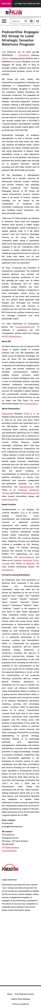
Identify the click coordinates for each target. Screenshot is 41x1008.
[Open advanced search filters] (31, 21)
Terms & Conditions (20, 1004)
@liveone (30, 563)
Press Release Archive (24, 994)
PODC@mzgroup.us (12, 336)
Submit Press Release (20, 999)
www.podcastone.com (25, 327)
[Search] (26, 21)
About (9, 994)
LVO (32, 61)
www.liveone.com (26, 557)
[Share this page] (37, 21)
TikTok (36, 560)
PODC (4, 58)
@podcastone (29, 493)
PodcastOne (23, 55)
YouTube (6, 493)
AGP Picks (6, 4)
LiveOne (17, 61)
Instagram (34, 490)
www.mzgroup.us (30, 403)
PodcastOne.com (26, 487)
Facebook (22, 490)
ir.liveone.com (8, 570)
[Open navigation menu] (4, 21)
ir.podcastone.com (10, 499)
